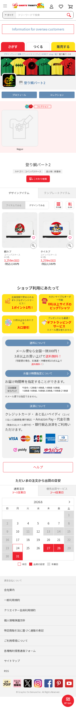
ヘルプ (38, 467)
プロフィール (19, 94)
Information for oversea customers (38, 29)
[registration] (33, 238)
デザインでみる (37, 205)
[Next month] (69, 502)
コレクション (57, 94)
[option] (20, 130)
